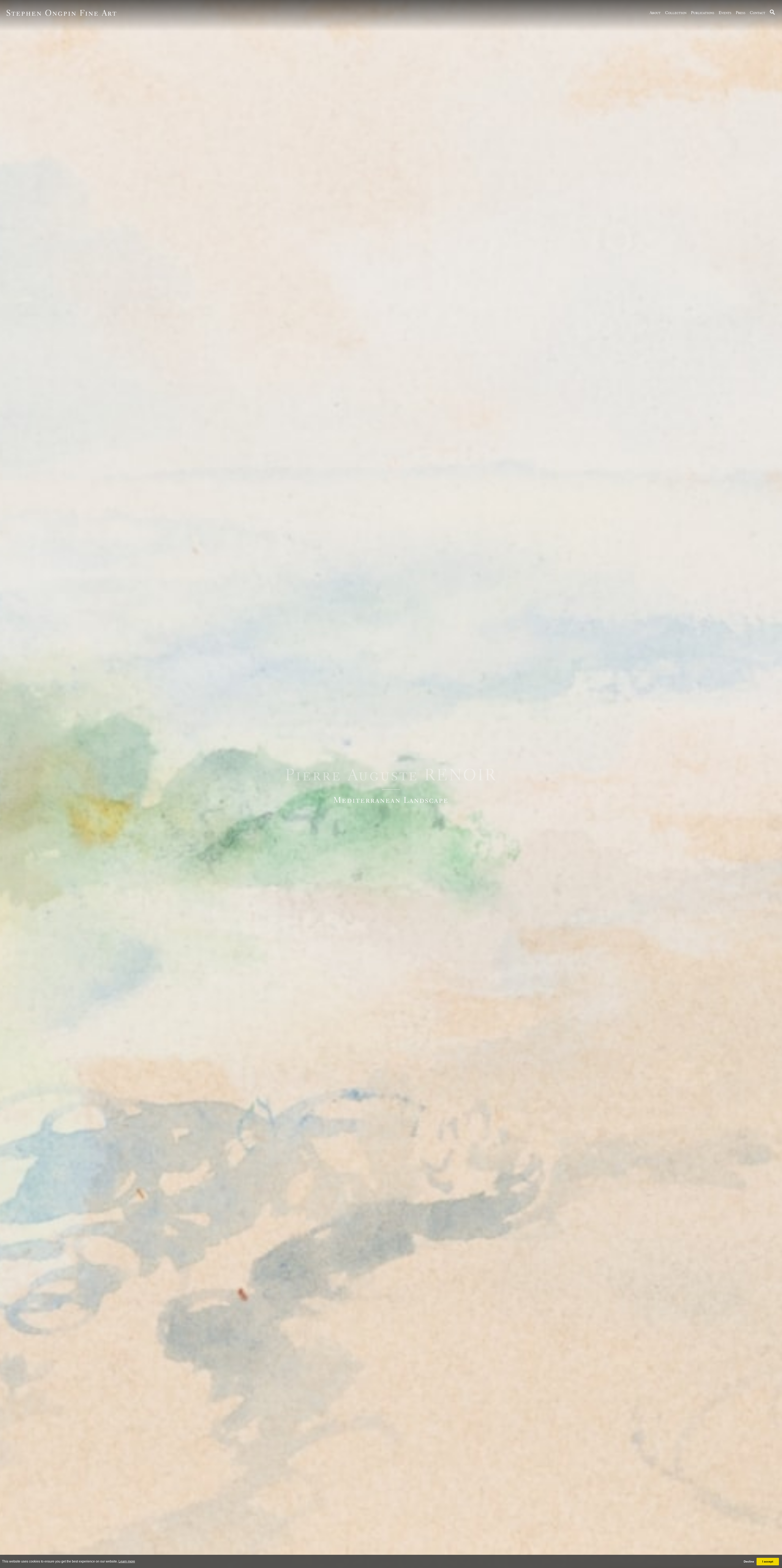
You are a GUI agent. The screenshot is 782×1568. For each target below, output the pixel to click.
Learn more (127, 1561)
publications (702, 12)
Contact (757, 12)
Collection (675, 12)
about (655, 12)
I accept (767, 1561)
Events (725, 12)
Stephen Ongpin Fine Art (61, 13)
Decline (749, 1561)
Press (740, 12)
